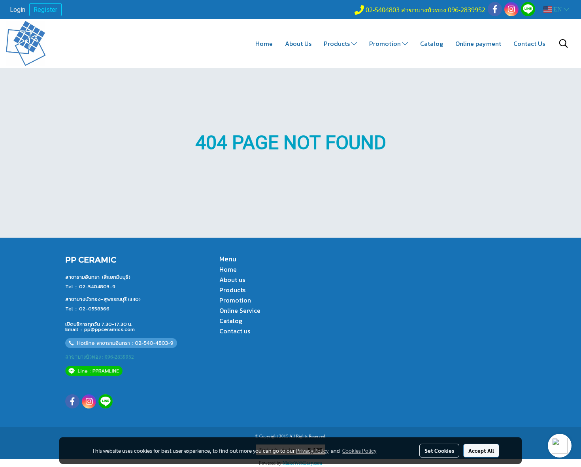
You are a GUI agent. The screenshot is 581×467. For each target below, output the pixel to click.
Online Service (239, 310)
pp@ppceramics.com (109, 329)
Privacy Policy (312, 450)
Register (45, 9)
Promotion (385, 43)
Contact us (234, 331)
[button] (563, 43)
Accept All (481, 450)
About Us (298, 43)
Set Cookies (439, 450)
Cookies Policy (359, 450)
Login (17, 9)
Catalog (431, 43)
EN (558, 9)
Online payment (478, 43)
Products (337, 43)
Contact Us (529, 43)
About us (232, 279)
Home (264, 43)
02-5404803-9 (97, 286)
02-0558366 (94, 308)
